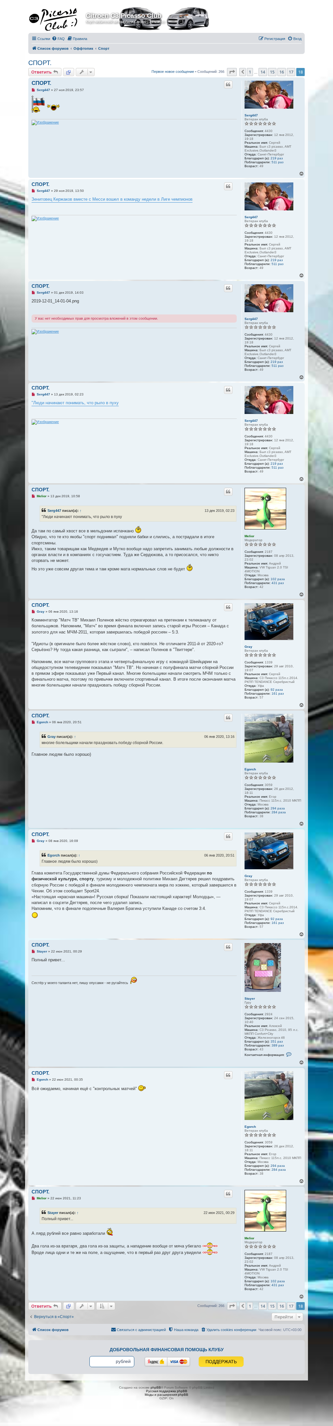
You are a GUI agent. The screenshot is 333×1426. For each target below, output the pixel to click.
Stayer (250, 998)
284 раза (279, 812)
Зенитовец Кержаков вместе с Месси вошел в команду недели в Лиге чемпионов (112, 199)
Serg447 (251, 115)
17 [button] (291, 72)
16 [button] (281, 72)
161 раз (278, 693)
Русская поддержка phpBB (166, 1391)
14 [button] (262, 72)
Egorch (250, 769)
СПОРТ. (40, 62)
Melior (249, 536)
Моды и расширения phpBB (166, 1394)
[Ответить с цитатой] (228, 84)
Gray (248, 646)
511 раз (278, 162)
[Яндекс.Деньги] (156, 1361)
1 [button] (250, 72)
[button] (232, 72)
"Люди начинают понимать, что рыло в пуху (75, 402)
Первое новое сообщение (173, 71)
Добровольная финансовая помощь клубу (167, 1349)
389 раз (278, 1045)
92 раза (277, 689)
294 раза (278, 808)
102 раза (278, 579)
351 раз (277, 1041)
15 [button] (272, 72)
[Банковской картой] (178, 1361)
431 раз (278, 583)
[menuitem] (58, 39)
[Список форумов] (58, 17)
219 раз (277, 158)
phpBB (156, 1387)
